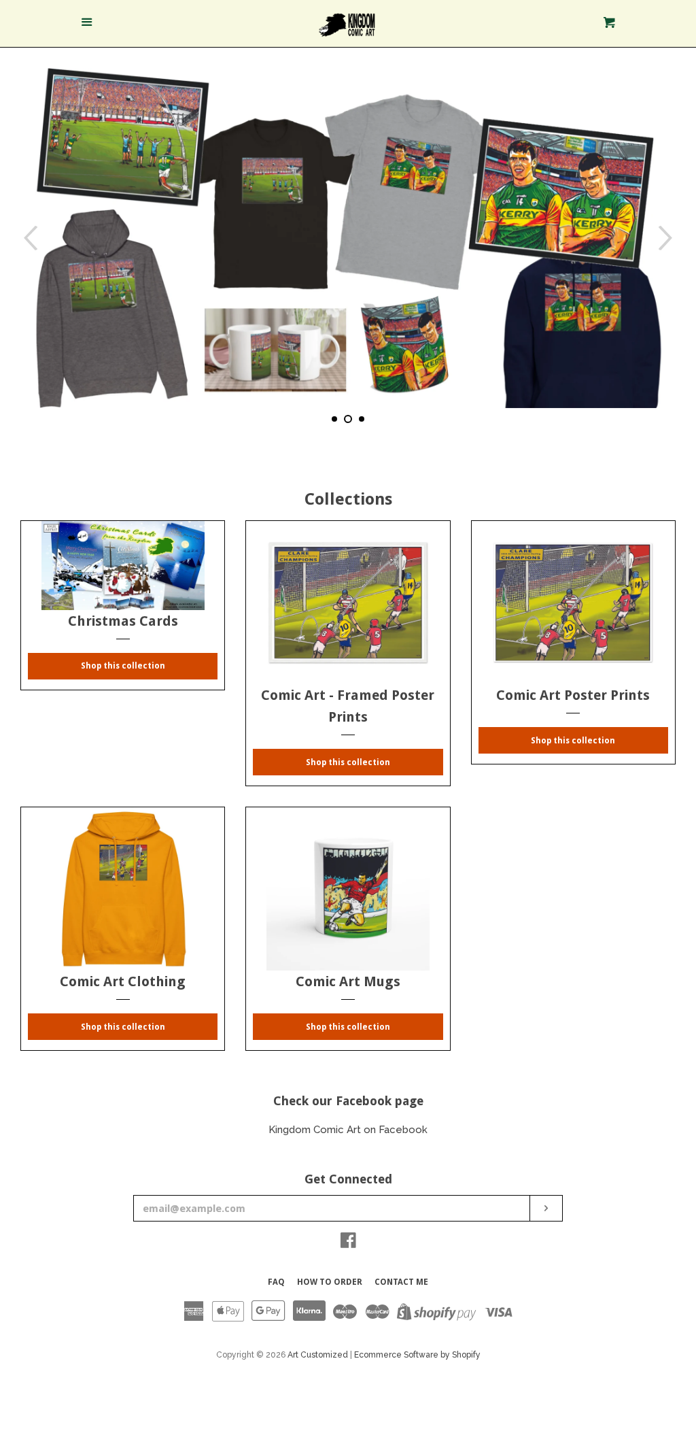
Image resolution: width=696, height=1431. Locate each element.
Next (667, 238)
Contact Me (401, 1282)
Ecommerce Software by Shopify (417, 1355)
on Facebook (396, 1130)
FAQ (276, 1282)
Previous (28, 238)
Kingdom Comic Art (316, 1130)
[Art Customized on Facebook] (348, 1243)
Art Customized (318, 1355)
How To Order (329, 1282)
